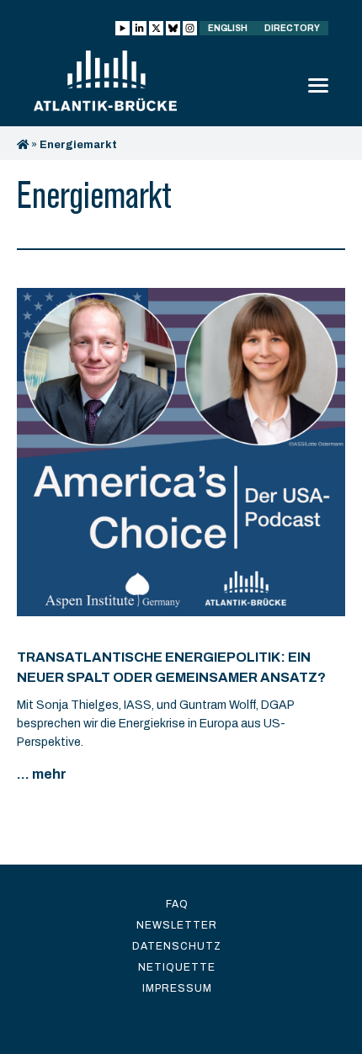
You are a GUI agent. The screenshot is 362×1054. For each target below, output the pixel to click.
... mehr (42, 774)
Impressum (177, 988)
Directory (292, 28)
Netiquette (177, 967)
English (228, 28)
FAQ (177, 904)
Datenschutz (176, 946)
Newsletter (176, 925)
